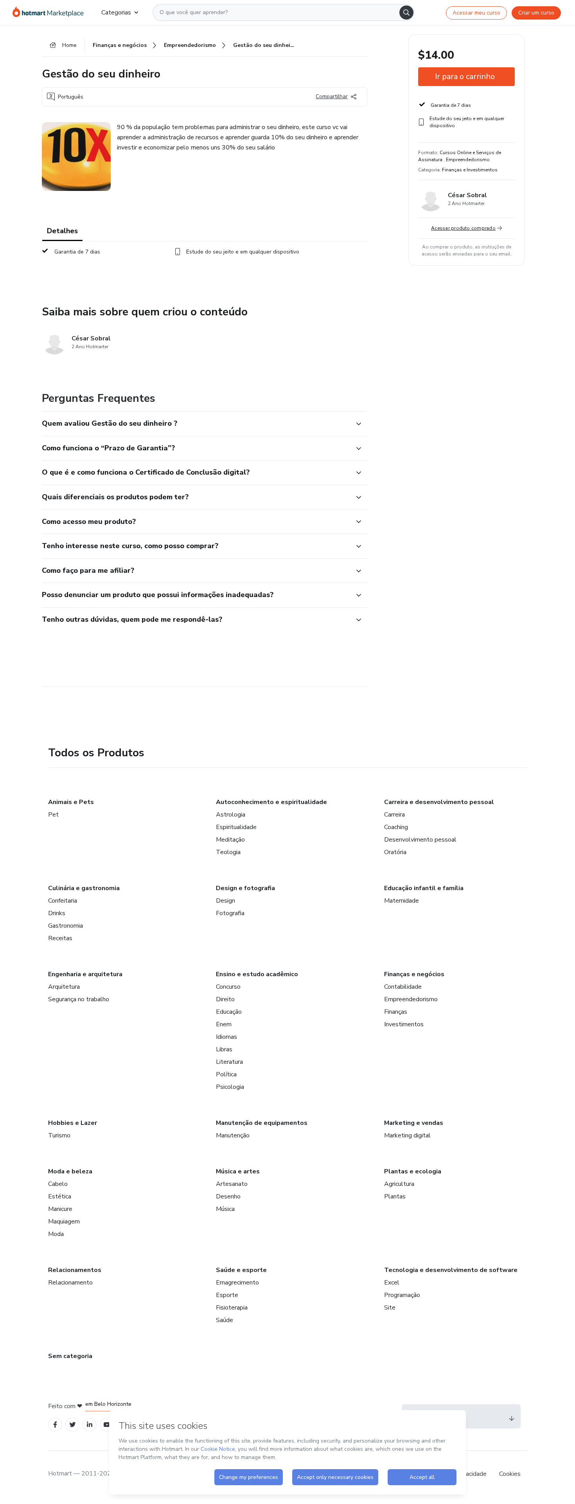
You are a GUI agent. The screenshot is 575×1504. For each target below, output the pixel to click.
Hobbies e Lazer (72, 1123)
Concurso (228, 986)
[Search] (406, 12)
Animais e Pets (71, 802)
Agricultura (399, 1184)
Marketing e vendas (413, 1123)
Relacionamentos (74, 1270)
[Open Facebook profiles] (55, 1424)
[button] (196, 423)
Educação (229, 1011)
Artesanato (232, 1184)
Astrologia (230, 814)
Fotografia (230, 913)
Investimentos (404, 1024)
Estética (59, 1196)
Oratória (395, 852)
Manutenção (233, 1135)
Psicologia (230, 1087)
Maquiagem (64, 1221)
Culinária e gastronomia (84, 888)
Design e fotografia (245, 888)
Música (225, 1209)
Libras (224, 1049)
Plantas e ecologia (412, 1171)
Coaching (396, 827)
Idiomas (226, 1037)
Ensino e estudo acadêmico (257, 974)
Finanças (395, 1011)
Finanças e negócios (414, 974)
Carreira (394, 814)
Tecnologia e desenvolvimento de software (451, 1270)
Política (226, 1074)
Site (389, 1307)
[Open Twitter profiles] (72, 1424)
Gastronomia (65, 925)
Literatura (229, 1062)
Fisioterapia (232, 1307)
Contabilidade (403, 986)
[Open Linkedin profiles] (89, 1424)
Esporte (227, 1295)
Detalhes (62, 231)
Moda (56, 1234)
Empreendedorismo (411, 999)
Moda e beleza (70, 1171)
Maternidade (401, 900)
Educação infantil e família (424, 888)
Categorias (116, 12)
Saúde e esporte (241, 1270)
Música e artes (238, 1171)
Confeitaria (62, 900)
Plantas (395, 1196)
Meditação (230, 839)
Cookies (510, 1474)
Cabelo (58, 1184)
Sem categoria (70, 1356)
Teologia (228, 852)
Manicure (60, 1209)
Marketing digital (407, 1135)
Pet (53, 814)
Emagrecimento (237, 1282)
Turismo (59, 1135)
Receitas (60, 938)
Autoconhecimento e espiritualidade (271, 802)
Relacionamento (70, 1282)
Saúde (224, 1320)
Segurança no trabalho (78, 999)
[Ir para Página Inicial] (51, 12)
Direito (225, 999)
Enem (224, 1024)
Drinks (56, 913)
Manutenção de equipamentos (261, 1123)
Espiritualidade (236, 827)
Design (225, 900)
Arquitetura (64, 986)
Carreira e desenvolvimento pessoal (439, 802)
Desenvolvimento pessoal (420, 839)
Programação (402, 1295)
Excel (391, 1282)
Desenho (228, 1196)
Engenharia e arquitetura (85, 974)
